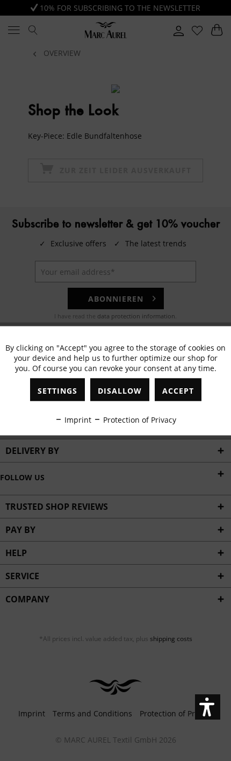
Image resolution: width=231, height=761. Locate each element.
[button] (207, 707)
